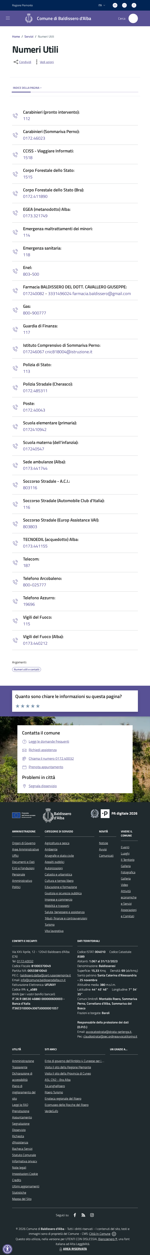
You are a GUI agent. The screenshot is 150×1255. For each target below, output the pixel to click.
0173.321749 (35, 216)
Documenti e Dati (23, 861)
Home (16, 36)
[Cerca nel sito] (133, 18)
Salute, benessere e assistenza (65, 912)
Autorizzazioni (54, 868)
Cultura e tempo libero (59, 880)
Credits (16, 1180)
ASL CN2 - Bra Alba (58, 1079)
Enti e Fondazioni (23, 868)
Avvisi (103, 849)
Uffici (15, 855)
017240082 (34, 293)
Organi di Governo (23, 843)
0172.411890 (35, 196)
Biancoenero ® (107, 1239)
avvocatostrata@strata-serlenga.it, (109, 1031)
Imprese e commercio (58, 899)
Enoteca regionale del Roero (63, 1098)
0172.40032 (25, 961)
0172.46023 (34, 138)
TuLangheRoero (55, 1086)
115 (26, 624)
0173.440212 (35, 643)
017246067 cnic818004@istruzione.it (57, 352)
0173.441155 (35, 546)
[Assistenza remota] (114, 1233)
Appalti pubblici (54, 861)
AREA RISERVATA (75, 1248)
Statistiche (19, 1192)
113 (26, 371)
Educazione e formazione (61, 887)
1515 (27, 177)
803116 (30, 487)
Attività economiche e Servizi (129, 897)
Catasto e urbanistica (58, 874)
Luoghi (125, 853)
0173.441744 (35, 468)
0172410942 (34, 429)
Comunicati (106, 855)
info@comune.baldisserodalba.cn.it (43, 980)
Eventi (125, 847)
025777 (39, 585)
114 (26, 235)
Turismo (49, 924)
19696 (29, 604)
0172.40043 (34, 410)
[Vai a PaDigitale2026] (114, 813)
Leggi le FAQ (20, 1104)
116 (26, 507)
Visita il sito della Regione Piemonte (68, 1067)
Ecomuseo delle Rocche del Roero (66, 1104)
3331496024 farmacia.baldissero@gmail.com (89, 293)
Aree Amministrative (25, 849)
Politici (16, 887)
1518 (27, 157)
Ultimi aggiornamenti (25, 1186)
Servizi (28, 36)
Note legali (19, 1167)
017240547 (33, 449)
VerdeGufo (51, 1111)
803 (26, 274)
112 (26, 118)
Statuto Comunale (24, 1155)
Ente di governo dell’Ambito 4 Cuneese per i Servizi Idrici (81, 1061)
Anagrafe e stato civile (59, 855)
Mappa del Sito (21, 1198)
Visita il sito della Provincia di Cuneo (68, 1073)
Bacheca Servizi (22, 1148)
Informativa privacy (24, 1161)
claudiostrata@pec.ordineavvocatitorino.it (110, 1036)
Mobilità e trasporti (57, 905)
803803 (30, 526)
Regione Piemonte (22, 5)
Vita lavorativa (54, 930)
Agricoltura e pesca (57, 843)
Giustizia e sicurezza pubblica (63, 893)
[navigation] (7, 18)
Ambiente (51, 849)
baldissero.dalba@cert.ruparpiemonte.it (45, 975)
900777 (39, 313)
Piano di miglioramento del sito (24, 1092)
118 (26, 255)
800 (26, 313)
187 (26, 565)
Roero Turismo (54, 1092)
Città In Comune (99, 1233)
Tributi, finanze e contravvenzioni (66, 918)
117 (26, 332)
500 (35, 274)
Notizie (103, 843)
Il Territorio (127, 859)
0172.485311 (35, 391)
